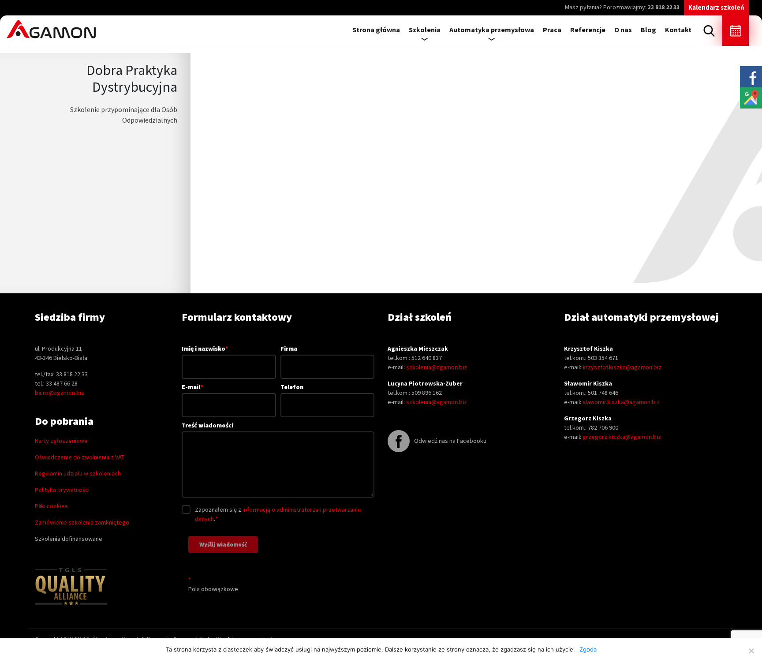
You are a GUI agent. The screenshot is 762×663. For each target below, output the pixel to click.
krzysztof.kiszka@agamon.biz (622, 367)
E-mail (192, 387)
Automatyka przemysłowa (491, 29)
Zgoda (588, 649)
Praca (552, 29)
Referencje (587, 29)
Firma (288, 348)
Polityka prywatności (62, 490)
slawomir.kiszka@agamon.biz (621, 402)
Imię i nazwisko (205, 348)
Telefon (291, 387)
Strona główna (376, 29)
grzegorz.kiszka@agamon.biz (622, 437)
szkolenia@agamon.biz (436, 367)
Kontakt (678, 29)
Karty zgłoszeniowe (61, 441)
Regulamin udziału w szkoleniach (78, 473)
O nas (623, 29)
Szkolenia (425, 29)
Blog (648, 29)
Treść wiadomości (207, 425)
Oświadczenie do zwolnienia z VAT (79, 457)
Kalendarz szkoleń (716, 7)
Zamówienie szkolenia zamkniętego (82, 522)
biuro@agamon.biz (59, 393)
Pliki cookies (51, 506)
